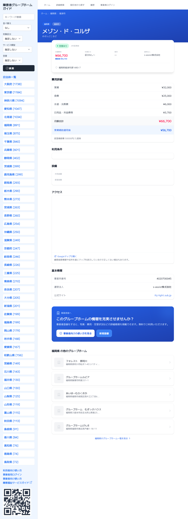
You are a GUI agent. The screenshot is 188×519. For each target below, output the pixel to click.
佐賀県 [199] (12, 314)
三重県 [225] (12, 273)
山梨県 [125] (12, 396)
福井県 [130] (12, 380)
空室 (5, 55)
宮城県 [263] (12, 207)
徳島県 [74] (11, 453)
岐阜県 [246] (12, 256)
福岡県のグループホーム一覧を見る (111, 438)
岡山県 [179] (12, 330)
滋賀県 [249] (12, 240)
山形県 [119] (12, 404)
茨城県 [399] (12, 166)
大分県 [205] (12, 297)
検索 (11, 68)
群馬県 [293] (12, 182)
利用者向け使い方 (12, 470)
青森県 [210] (12, 281)
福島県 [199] (12, 322)
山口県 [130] (12, 388)
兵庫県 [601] (12, 150)
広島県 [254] (12, 223)
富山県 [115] (12, 412)
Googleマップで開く (67, 256)
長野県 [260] (12, 215)
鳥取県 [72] (11, 462)
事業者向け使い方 (12, 478)
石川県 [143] (12, 371)
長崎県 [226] (12, 265)
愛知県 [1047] (13, 108)
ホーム (44, 13)
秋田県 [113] (12, 421)
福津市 (62, 13)
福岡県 (53, 13)
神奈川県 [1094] (14, 100)
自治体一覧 (9, 77)
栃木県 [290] (12, 191)
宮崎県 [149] (12, 363)
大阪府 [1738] (13, 84)
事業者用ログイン (12, 474)
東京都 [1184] (13, 92)
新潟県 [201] (12, 306)
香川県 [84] (11, 437)
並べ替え (7, 23)
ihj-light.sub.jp (163, 295)
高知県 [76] (11, 445)
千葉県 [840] (12, 141)
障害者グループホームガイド (17, 7)
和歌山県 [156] (13, 355)
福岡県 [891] (12, 125)
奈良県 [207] (12, 289)
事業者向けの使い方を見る (77, 333)
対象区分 (7, 34)
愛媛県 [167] (12, 347)
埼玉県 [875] (12, 133)
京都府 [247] (12, 248)
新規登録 (104, 333)
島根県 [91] (11, 429)
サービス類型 (9, 44)
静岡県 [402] (12, 158)
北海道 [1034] (13, 117)
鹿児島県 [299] (13, 174)
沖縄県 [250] (12, 232)
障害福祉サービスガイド (16, 482)
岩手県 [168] (12, 338)
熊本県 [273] (12, 199)
